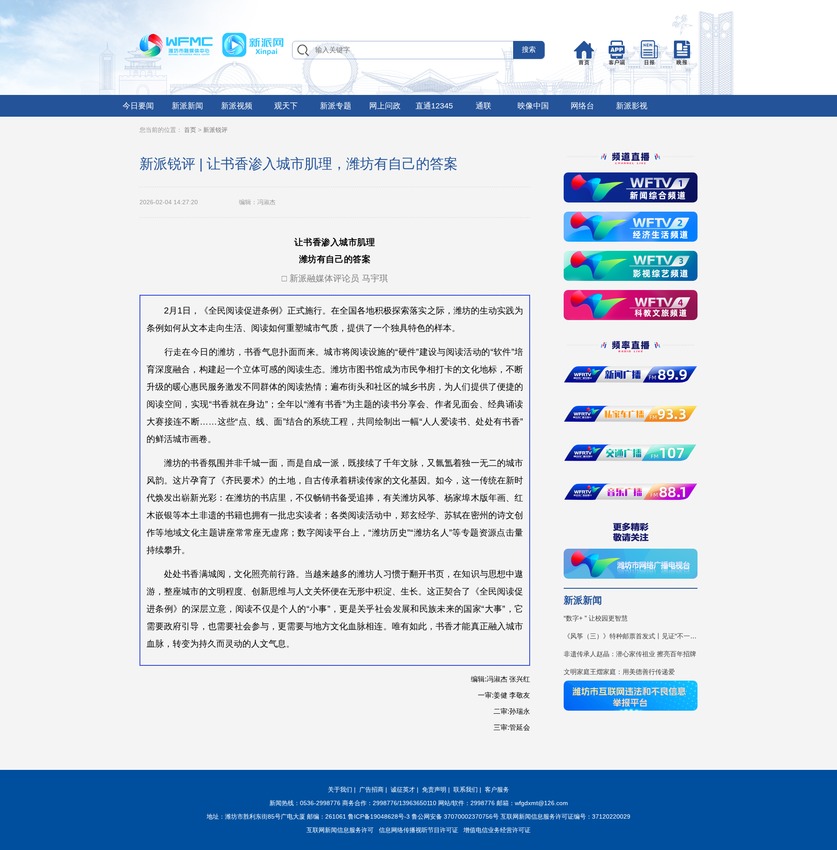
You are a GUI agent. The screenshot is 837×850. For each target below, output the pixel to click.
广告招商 (371, 789)
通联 (483, 105)
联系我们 (465, 789)
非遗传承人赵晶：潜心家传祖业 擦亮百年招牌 (630, 654)
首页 (190, 129)
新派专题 (335, 105)
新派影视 (631, 105)
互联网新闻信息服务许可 (340, 829)
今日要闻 (138, 105)
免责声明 (434, 789)
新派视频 (236, 105)
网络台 (582, 105)
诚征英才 (403, 789)
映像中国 (533, 105)
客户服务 (497, 789)
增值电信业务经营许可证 (497, 829)
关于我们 (340, 789)
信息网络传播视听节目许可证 (418, 829)
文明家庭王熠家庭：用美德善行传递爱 (619, 671)
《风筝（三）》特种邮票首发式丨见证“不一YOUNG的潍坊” (631, 636)
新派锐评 (215, 129)
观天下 (286, 105)
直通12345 (434, 105)
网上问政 (385, 105)
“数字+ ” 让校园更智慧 (596, 618)
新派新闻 (187, 105)
